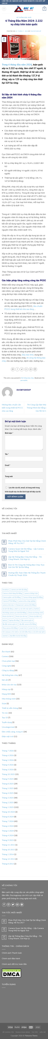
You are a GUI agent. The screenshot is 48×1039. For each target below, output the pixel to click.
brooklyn (6, 589)
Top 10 (5, 718)
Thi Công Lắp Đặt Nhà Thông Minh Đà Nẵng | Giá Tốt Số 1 (36, 408)
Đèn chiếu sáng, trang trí (12, 732)
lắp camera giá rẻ (27, 620)
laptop (5, 620)
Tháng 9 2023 (8, 840)
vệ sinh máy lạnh (39, 632)
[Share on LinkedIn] (35, 369)
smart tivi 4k (33, 628)
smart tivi (23, 628)
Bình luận (9, 433)
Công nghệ (6, 666)
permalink (23, 380)
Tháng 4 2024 (8, 835)
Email (7, 465)
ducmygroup (36, 31)
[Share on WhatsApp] (13, 369)
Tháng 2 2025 (8, 803)
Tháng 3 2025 (8, 798)
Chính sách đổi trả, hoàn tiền (14, 964)
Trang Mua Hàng (22, 1032)
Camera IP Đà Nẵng (9, 601)
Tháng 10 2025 (8, 774)
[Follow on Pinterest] (22, 905)
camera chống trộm (31, 593)
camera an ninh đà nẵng (19, 589)
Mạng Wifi (6, 694)
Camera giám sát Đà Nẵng (12, 597)
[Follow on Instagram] (9, 905)
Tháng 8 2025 (8, 784)
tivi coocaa (6, 632)
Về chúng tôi (8, 1032)
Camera (5, 656)
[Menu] (4, 9)
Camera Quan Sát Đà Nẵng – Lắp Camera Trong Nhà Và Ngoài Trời (26, 550)
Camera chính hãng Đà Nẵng (12, 593)
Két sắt (5, 680)
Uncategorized (8, 727)
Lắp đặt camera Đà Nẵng (27, 624)
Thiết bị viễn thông (10, 708)
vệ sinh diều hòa (25, 632)
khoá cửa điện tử (35, 616)
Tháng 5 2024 (8, 831)
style (41, 628)
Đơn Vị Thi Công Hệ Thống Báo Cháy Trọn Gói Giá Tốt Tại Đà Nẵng (26, 566)
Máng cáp (6, 689)
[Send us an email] (17, 905)
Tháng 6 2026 (8, 755)
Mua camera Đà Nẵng (10, 628)
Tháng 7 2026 (8, 751)
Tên (7, 454)
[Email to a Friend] (26, 369)
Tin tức (5, 713)
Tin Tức (35, 1032)
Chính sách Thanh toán (12, 953)
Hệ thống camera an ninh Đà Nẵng (14, 612)
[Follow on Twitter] (13, 905)
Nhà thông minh (9, 699)
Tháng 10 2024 (8, 812)
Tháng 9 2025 (8, 779)
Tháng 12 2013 (8, 859)
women (5, 636)
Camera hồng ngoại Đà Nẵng (33, 597)
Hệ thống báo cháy (24, 17)
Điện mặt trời (7, 737)
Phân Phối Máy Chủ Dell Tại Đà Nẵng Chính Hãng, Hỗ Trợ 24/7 (27, 542)
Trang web (9, 476)
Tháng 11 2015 (8, 845)
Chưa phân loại (8, 661)
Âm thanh (6, 652)
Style (4, 704)
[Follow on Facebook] (4, 905)
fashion (36, 609)
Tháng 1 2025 (8, 807)
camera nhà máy (8, 605)
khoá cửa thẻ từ (8, 616)
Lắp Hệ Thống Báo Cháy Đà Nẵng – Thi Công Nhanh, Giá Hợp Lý (25, 558)
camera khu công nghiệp (27, 601)
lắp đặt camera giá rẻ (10, 624)
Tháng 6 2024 (8, 826)
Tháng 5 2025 (8, 788)
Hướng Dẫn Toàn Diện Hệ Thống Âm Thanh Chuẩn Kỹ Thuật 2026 (27, 574)
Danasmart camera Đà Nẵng (26, 605)
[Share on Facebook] (17, 369)
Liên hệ (43, 1032)
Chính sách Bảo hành (11, 959)
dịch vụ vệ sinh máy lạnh (23, 609)
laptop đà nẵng (14, 620)
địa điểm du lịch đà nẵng (18, 636)
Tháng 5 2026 (8, 760)
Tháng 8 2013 (8, 864)
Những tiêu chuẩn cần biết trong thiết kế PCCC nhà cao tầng (12, 408)
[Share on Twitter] (22, 369)
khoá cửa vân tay (21, 616)
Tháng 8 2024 (8, 817)
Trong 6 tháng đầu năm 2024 (17, 64)
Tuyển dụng (7, 722)
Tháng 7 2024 (8, 821)
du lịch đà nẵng (8, 609)
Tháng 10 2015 (8, 850)
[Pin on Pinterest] (31, 369)
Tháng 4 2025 (8, 793)
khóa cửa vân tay (9, 685)
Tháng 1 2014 (8, 854)
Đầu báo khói (28, 354)
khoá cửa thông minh (36, 612)
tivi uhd (14, 632)
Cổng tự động (8, 670)
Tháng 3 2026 (8, 770)
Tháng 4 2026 (8, 765)
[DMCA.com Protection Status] (11, 973)
